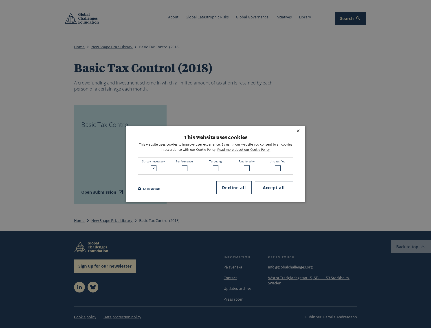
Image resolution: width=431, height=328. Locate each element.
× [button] (298, 131)
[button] (149, 188)
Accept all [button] (274, 187)
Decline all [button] (234, 187)
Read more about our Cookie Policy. (243, 149)
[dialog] (215, 164)
